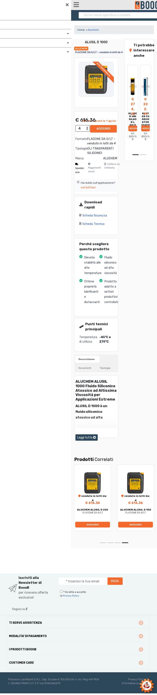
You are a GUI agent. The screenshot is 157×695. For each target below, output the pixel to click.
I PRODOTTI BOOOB (22, 649)
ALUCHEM (110, 158)
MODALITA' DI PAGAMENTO (28, 636)
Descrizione (86, 359)
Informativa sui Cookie (135, 683)
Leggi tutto (85, 437)
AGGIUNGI (103, 128)
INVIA (115, 581)
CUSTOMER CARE (21, 662)
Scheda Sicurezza (94, 215)
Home (81, 29)
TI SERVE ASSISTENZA (25, 623)
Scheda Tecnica (93, 224)
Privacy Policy (71, 595)
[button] (129, 107)
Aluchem (93, 29)
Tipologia (105, 368)
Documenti (84, 368)
